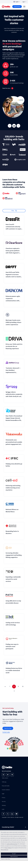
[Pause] (14, 126)
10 (22, 686)
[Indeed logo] (22, 154)
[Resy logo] (23, 149)
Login (23, 1)
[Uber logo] (4, 154)
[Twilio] (6, 6)
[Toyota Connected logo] (5, 144)
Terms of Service (4, 849)
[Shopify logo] (13, 154)
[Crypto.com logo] (20, 159)
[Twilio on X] (7, 813)
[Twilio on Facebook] (3, 813)
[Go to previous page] (5, 686)
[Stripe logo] (5, 164)
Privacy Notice (8, 847)
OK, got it (14, 853)
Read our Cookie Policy (5, 859)
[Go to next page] (14, 691)
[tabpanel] (14, 78)
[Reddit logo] (22, 144)
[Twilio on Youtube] (16, 813)
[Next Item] (18, 126)
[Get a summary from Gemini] (7, 774)
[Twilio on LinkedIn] (12, 813)
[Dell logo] (5, 149)
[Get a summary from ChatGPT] (3, 774)
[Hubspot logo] (5, 159)
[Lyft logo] (14, 144)
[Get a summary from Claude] (12, 774)
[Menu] (24, 6)
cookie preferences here (12, 843)
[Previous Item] (10, 126)
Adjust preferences (14, 856)
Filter (12, 210)
